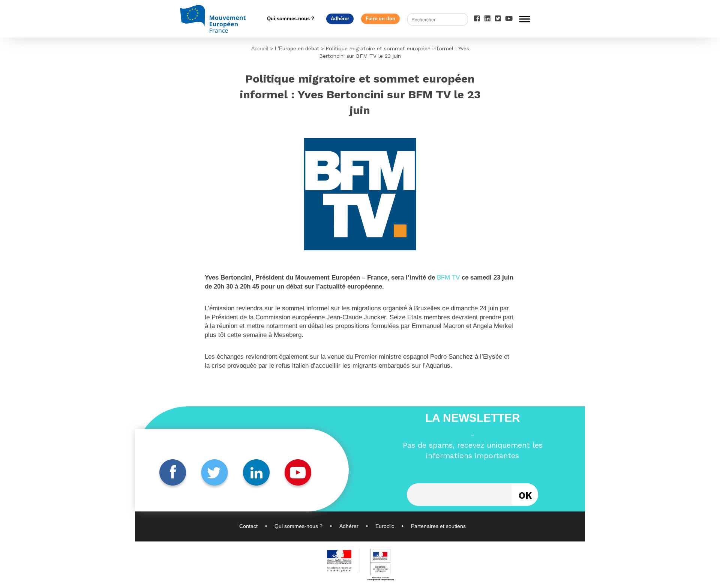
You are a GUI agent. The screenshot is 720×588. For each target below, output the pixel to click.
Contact (248, 526)
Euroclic (384, 526)
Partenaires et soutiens (438, 526)
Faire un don (380, 18)
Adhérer (340, 18)
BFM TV (448, 277)
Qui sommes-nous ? (290, 18)
